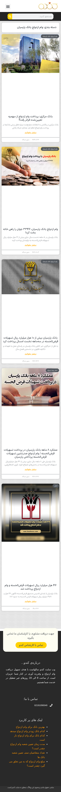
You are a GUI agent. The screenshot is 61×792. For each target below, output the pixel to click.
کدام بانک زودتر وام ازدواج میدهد (27, 731)
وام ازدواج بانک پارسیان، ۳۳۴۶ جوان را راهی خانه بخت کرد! (30, 231)
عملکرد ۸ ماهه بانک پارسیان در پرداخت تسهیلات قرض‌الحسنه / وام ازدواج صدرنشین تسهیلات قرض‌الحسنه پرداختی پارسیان (30, 453)
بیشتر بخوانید (30, 132)
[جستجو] (10, 16)
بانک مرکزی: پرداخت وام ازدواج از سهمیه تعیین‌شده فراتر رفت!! (30, 118)
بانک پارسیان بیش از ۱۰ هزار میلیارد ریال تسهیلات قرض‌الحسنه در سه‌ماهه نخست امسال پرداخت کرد (30, 339)
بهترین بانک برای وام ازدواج (30, 726)
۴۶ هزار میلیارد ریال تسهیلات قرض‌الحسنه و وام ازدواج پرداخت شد (30, 587)
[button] (8, 7)
